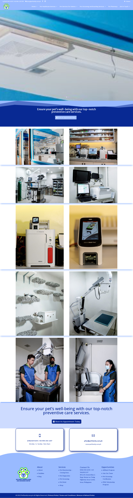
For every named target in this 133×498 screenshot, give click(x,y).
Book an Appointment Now (66, 117)
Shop (61, 485)
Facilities (41, 473)
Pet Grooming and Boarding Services (92, 6)
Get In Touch (124, 6)
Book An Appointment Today (67, 421)
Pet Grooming (64, 479)
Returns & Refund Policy (85, 495)
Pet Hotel (63, 482)
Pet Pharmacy (112, 6)
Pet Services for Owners (68, 6)
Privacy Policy (53, 495)
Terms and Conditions (67, 495)
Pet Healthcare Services (48, 6)
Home (34, 6)
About (40, 470)
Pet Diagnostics (65, 476)
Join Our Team (108, 473)
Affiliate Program (109, 470)
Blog (39, 476)
